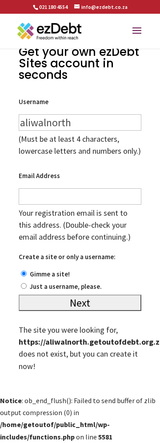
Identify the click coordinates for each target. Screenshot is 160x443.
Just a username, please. (66, 286)
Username (33, 101)
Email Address (39, 175)
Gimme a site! (50, 274)
